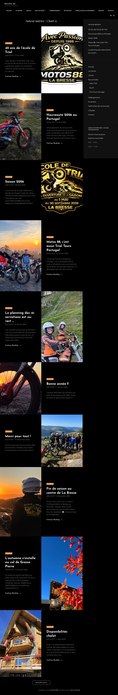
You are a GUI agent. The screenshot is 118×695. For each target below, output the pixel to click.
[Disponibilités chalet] (20, 643)
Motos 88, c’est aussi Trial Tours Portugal (58, 246)
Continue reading (13, 77)
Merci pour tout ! (18, 436)
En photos (67, 10)
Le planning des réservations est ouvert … (20, 317)
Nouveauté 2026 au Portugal (99, 34)
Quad (91, 88)
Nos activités (39, 10)
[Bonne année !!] (20, 388)
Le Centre (19, 10)
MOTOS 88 (10, 3)
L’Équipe (101, 10)
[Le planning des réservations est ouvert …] (62, 326)
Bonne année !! (57, 384)
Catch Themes (75, 690)
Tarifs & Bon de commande (84, 10)
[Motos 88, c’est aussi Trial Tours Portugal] (20, 255)
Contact (111, 10)
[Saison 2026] (62, 190)
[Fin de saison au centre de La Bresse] (20, 502)
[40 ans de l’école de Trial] (62, 59)
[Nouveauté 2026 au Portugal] (20, 126)
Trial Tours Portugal (96, 92)
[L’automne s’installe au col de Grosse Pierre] (62, 573)
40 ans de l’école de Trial (97, 29)
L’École (28, 10)
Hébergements (55, 10)
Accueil (9, 10)
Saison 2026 (14, 181)
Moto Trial (93, 83)
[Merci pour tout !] (62, 441)
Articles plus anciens (41, 682)
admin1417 (9, 55)
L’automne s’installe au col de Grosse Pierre (20, 562)
